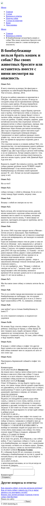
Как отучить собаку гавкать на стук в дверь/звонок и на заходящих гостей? (20, 491)
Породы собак (12, 18)
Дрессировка (11, 25)
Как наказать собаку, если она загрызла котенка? (21, 488)
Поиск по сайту (7, 499)
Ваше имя (5, 468)
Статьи (9, 14)
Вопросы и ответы (14, 16)
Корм (8, 23)
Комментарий (7, 475)
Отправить (6, 477)
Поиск (28, 501)
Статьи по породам (14, 21)
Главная (9, 12)
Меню (3, 7)
